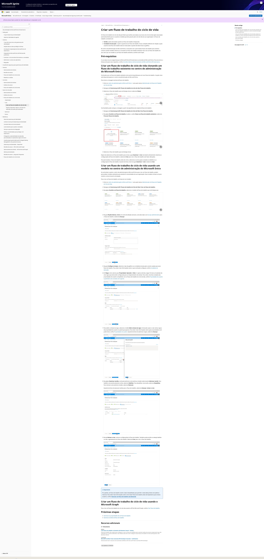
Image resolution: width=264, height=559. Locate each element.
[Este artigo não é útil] (247, 45)
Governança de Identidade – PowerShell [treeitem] (13, 144)
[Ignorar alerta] (261, 3)
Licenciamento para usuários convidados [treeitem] (13, 127)
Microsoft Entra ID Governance (121, 25)
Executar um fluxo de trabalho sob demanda (124, 496)
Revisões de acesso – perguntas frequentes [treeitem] (14, 154)
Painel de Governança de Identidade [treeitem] (12, 119)
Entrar (260, 12)
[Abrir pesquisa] (257, 12)
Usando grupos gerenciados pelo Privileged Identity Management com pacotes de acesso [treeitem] (16, 141)
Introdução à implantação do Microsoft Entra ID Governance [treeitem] (15, 49)
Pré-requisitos (238, 28)
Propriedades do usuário (120, 332)
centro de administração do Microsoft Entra (119, 83)
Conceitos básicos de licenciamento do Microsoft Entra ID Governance (141, 62)
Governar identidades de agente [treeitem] (11, 37)
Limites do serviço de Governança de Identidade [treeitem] (15, 121)
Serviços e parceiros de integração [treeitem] (12, 129)
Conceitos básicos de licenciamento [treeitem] (12, 124)
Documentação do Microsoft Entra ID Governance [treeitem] (14, 29)
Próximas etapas (239, 40)
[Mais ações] (162, 25)
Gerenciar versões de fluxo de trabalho (114, 517)
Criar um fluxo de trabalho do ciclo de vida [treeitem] (16, 105)
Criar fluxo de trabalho (154, 508)
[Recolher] (29, 24)
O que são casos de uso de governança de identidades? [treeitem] (13, 43)
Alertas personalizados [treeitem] (9, 152)
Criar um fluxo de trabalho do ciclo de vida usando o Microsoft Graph (247, 37)
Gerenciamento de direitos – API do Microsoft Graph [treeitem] (16, 149)
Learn (102, 25)
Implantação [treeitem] (8, 100)
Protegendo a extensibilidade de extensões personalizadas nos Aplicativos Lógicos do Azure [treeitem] (15, 136)
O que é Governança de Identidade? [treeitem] (12, 34)
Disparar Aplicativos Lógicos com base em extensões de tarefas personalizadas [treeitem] (15, 108)
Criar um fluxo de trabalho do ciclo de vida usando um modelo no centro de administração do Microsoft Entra (248, 34)
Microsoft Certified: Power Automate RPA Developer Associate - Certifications (119, 538)
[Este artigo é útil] (245, 45)
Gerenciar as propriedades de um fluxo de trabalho (117, 516)
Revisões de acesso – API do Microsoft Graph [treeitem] (14, 147)
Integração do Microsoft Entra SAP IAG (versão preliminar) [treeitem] (14, 54)
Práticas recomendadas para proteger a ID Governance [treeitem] (14, 132)
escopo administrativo (153, 215)
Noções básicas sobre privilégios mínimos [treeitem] (13, 46)
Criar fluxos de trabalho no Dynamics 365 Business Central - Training (117, 530)
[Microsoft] (2, 12)
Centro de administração (256, 15)
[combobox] (15, 27)
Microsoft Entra (109, 25)
